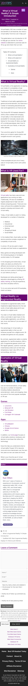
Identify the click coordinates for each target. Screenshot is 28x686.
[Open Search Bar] (22, 3)
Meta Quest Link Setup (14, 644)
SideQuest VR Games (14, 637)
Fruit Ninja (8, 412)
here (19, 620)
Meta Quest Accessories (14, 639)
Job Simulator (9, 410)
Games (13, 69)
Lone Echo (8, 406)
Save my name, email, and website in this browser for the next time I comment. (14, 587)
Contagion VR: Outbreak (12, 414)
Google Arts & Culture (12, 428)
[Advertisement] (14, 674)
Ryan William (7, 478)
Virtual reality (5, 195)
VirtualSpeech (9, 424)
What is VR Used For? (15, 58)
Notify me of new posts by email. (12, 600)
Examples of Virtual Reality (16, 66)
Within (7, 430)
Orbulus (7, 426)
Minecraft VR (9, 408)
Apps (12, 73)
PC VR (5, 531)
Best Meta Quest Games (14, 631)
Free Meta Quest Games (14, 634)
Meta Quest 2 (14, 629)
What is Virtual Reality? (15, 55)
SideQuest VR (14, 642)
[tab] (5, 624)
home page (14, 435)
